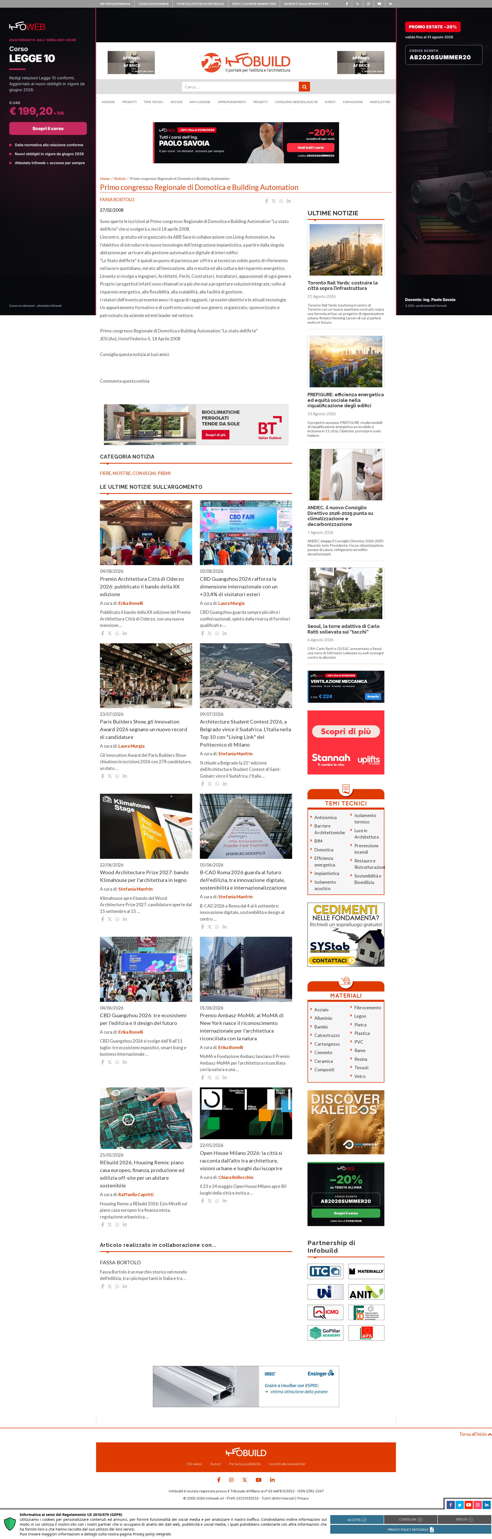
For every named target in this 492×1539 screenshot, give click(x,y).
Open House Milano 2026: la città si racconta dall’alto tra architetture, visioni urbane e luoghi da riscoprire (241, 1160)
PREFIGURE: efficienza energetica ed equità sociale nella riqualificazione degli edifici (346, 400)
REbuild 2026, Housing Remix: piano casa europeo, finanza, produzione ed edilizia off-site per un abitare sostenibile (142, 1173)
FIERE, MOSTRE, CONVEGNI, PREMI (135, 473)
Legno (360, 1016)
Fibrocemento (367, 1007)
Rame (359, 1050)
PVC (358, 1042)
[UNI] (325, 1291)
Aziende (108, 102)
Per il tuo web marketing (254, 4)
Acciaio (321, 1009)
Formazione (353, 102)
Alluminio (323, 1018)
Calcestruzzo (327, 1035)
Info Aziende (200, 102)
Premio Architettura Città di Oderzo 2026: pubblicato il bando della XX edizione (142, 586)
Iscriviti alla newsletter (306, 4)
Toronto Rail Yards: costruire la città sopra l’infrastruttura (343, 285)
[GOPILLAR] (325, 1332)
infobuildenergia (115, 4)
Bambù (321, 1027)
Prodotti (129, 102)
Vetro (360, 1076)
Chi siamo (194, 1464)
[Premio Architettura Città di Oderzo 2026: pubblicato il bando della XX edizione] (146, 532)
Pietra (360, 1024)
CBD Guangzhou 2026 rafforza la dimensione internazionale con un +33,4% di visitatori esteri (239, 586)
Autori (215, 1464)
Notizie (176, 102)
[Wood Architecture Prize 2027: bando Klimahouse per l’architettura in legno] (146, 826)
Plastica (362, 1033)
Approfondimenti (232, 102)
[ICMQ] (325, 1312)
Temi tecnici (153, 102)
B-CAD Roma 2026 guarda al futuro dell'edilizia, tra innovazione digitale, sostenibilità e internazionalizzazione (243, 880)
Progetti (260, 102)
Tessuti (361, 1067)
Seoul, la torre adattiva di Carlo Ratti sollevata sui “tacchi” (344, 629)
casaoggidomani (153, 4)
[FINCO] (366, 1312)
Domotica (323, 849)
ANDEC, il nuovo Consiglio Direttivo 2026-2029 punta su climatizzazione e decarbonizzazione (340, 516)
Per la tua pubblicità (245, 1464)
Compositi (324, 1069)
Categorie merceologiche (296, 102)
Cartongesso (327, 1044)
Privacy (303, 1498)
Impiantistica (326, 873)
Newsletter (380, 102)
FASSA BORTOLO (120, 1262)
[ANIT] (366, 1291)
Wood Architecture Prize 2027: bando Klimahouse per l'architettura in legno (144, 876)
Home (104, 178)
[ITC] (325, 1271)
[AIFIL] (366, 1332)
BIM (318, 841)
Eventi (330, 102)
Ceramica (323, 1061)
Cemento (323, 1052)
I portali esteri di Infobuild (200, 4)
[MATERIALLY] (366, 1271)
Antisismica (325, 817)
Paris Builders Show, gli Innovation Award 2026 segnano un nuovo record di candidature (143, 729)
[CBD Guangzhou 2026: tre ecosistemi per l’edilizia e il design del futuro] (146, 969)
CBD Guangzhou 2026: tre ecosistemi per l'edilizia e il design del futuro (143, 1019)
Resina (360, 1059)
